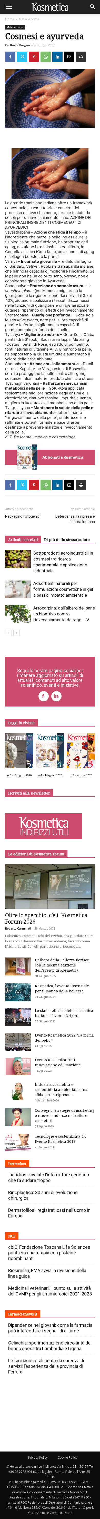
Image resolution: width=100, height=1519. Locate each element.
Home (9, 19)
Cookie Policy (67, 1457)
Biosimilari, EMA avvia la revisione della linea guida (47, 1273)
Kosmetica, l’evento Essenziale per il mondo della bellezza (62, 988)
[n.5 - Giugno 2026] (19, 752)
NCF (11, 1236)
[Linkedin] (57, 57)
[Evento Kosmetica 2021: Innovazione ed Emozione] (18, 1066)
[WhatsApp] (46, 57)
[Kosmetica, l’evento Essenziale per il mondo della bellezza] (18, 992)
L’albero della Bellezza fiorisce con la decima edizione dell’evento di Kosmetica (62, 965)
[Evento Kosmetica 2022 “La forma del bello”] (18, 1042)
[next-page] (16, 633)
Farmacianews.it (22, 1314)
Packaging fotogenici (23, 516)
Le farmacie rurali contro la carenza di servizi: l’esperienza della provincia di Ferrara (46, 1366)
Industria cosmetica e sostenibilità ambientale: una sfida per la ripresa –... (61, 1089)
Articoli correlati (23, 539)
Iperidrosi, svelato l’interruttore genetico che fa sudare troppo (48, 1177)
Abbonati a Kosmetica (62, 457)
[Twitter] (22, 57)
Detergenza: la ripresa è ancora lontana (75, 519)
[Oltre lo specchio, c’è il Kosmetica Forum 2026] (50, 886)
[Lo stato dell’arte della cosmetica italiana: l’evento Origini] (18, 1017)
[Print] (81, 57)
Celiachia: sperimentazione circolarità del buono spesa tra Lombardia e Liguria (50, 1345)
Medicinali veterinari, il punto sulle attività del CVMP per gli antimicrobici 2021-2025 (50, 1291)
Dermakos (17, 1163)
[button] (9, 7)
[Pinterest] (34, 57)
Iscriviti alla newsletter (29, 793)
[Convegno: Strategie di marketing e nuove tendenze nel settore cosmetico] (18, 1117)
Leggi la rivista (21, 722)
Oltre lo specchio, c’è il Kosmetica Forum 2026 (46, 918)
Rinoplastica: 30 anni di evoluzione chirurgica (43, 1195)
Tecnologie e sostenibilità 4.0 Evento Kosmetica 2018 (60, 1139)
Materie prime (29, 19)
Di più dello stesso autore (67, 539)
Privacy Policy (38, 1457)
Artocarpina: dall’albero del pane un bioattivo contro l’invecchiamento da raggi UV (64, 613)
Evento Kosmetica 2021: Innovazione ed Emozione (58, 1062)
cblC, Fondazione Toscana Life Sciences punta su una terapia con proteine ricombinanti (49, 1252)
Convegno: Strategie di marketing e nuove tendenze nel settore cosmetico (64, 1115)
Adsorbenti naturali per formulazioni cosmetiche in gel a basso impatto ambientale (63, 589)
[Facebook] (10, 57)
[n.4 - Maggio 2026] (50, 752)
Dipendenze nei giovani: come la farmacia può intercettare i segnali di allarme (50, 1327)
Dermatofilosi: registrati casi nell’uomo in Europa (49, 1212)
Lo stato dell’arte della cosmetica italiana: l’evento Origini (64, 1013)
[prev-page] (8, 633)
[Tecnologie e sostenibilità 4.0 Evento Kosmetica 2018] (18, 1143)
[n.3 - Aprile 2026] (81, 752)
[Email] (69, 57)
